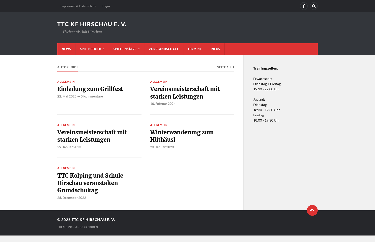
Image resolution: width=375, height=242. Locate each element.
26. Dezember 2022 (71, 198)
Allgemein (66, 81)
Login (106, 6)
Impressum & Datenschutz (78, 6)
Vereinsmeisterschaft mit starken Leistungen (185, 93)
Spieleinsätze (125, 49)
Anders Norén (86, 227)
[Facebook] (304, 6)
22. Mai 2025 (67, 96)
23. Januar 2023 (162, 147)
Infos (215, 49)
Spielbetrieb (90, 49)
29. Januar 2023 (69, 147)
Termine (195, 49)
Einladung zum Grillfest (90, 89)
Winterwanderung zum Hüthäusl (182, 136)
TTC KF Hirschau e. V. (92, 24)
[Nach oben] (312, 210)
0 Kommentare (92, 96)
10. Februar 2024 (163, 104)
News (66, 49)
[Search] (314, 6)
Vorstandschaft (164, 49)
